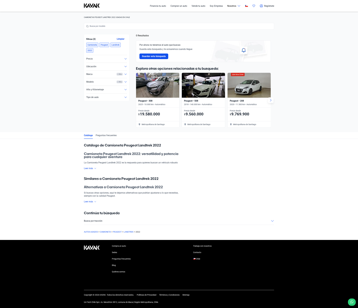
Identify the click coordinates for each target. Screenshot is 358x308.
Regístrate (269, 6)
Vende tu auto (198, 6)
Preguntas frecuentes (106, 135)
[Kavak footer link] (92, 259)
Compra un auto (119, 246)
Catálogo (88, 135)
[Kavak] (92, 5)
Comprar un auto (178, 6)
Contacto (197, 252)
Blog (114, 265)
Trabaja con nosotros (202, 246)
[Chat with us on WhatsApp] (352, 302)
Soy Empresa (216, 6)
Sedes (114, 252)
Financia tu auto (158, 6)
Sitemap (185, 295)
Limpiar (120, 39)
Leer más (88, 168)
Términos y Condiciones (169, 295)
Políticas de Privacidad (146, 295)
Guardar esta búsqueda (154, 56)
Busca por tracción (93, 221)
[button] (92, 45)
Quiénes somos (118, 272)
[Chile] (246, 6)
